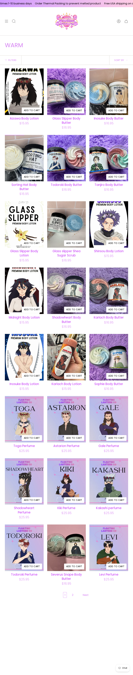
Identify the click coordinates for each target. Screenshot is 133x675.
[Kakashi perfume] (108, 481)
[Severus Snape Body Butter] (66, 547)
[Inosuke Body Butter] (108, 91)
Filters (12, 60)
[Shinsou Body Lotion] (108, 224)
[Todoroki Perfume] (24, 547)
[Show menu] (6, 21)
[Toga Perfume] (24, 419)
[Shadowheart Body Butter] (66, 291)
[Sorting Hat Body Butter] (24, 158)
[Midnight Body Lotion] (24, 291)
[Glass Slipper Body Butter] (66, 91)
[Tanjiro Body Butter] (108, 158)
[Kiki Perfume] (66, 481)
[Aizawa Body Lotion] (24, 91)
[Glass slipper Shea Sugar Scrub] (66, 224)
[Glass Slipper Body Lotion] (24, 224)
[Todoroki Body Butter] (66, 158)
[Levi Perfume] (108, 547)
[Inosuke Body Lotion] (24, 357)
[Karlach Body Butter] (108, 291)
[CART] (126, 21)
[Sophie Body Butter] (108, 357)
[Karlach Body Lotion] (66, 357)
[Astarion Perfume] (66, 419)
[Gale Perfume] (108, 419)
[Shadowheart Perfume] (24, 481)
